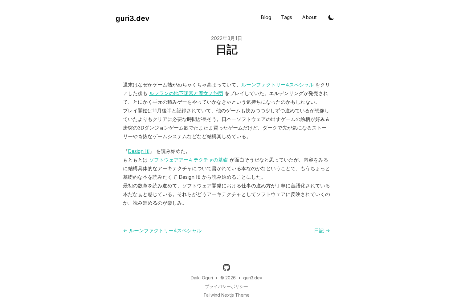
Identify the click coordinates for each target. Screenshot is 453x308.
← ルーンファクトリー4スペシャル (162, 230)
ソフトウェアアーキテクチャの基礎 (188, 160)
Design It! (138, 151)
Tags (286, 17)
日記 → (322, 230)
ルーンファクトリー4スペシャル (277, 85)
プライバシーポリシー (226, 286)
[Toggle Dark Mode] (331, 17)
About (309, 17)
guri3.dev (252, 277)
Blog (266, 17)
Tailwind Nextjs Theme (226, 295)
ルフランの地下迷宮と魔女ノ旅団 (186, 93)
